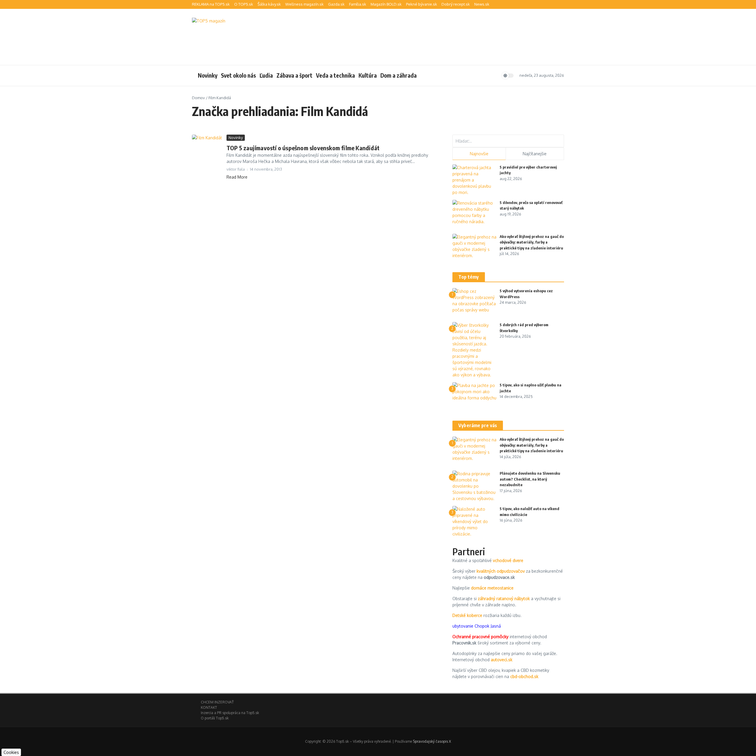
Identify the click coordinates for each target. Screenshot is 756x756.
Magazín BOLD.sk (386, 4)
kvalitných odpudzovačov (501, 571)
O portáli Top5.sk (215, 718)
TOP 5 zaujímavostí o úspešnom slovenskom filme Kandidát (303, 147)
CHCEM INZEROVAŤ (217, 702)
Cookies (11, 752)
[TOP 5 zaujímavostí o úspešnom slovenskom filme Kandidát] (207, 141)
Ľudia (266, 75)
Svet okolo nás (238, 75)
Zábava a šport (294, 75)
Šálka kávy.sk (269, 4)
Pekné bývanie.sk (421, 4)
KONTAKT (209, 707)
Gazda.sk (336, 4)
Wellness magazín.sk (304, 4)
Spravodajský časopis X (432, 741)
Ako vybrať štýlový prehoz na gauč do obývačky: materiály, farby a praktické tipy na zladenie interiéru (532, 242)
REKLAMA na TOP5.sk (211, 4)
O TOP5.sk (243, 4)
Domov (198, 97)
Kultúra (368, 75)
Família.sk (357, 4)
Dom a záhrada (398, 75)
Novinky (207, 75)
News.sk (481, 4)
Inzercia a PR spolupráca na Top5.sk (230, 713)
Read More (237, 176)
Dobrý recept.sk (455, 4)
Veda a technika (335, 75)
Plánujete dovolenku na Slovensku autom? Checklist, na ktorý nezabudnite (530, 479)
